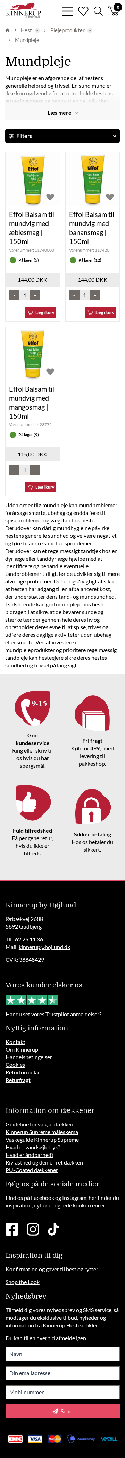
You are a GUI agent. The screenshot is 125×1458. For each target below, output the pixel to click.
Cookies (15, 1064)
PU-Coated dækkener (32, 1170)
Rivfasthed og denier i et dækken (44, 1162)
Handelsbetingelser (29, 1057)
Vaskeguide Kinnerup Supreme (42, 1139)
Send (66, 1411)
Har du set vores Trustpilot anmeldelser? (53, 1014)
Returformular (23, 1072)
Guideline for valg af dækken (39, 1124)
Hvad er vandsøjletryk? (33, 1147)
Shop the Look (23, 1282)
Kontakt (15, 1041)
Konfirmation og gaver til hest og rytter (52, 1269)
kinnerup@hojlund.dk (44, 946)
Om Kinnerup (22, 1049)
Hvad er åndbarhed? (29, 1154)
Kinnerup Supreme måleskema (42, 1131)
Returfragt (18, 1080)
